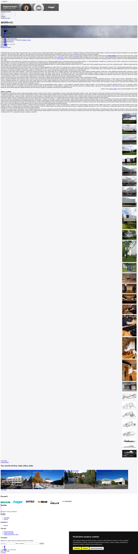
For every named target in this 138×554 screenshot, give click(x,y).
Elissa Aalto (14, 38)
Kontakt (6, 519)
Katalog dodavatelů (9, 533)
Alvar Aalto (7, 38)
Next (4, 513)
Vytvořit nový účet (5, 18)
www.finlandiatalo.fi (8, 41)
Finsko (29, 40)
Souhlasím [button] (77, 548)
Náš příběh (6, 517)
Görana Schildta (113, 89)
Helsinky (24, 40)
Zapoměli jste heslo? (6, 11)
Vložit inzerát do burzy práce (11, 534)
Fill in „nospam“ (20, 543)
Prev (2, 513)
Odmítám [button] (85, 548)
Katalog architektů (8, 531)
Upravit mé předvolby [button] (96, 548)
